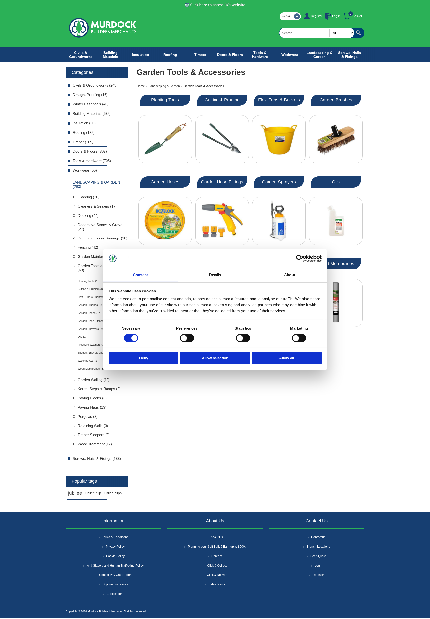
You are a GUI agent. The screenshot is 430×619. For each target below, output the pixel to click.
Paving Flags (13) (92, 407)
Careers (216, 556)
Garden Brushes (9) (90, 304)
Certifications (115, 594)
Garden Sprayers (279, 181)
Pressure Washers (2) (91, 344)
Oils (336, 181)
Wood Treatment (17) (95, 444)
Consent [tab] (140, 275)
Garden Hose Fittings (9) (93, 320)
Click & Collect (217, 565)
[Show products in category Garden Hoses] (165, 221)
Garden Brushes (336, 99)
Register (316, 16)
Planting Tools (165, 99)
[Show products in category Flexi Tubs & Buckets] (278, 139)
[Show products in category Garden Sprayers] (278, 221)
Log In (336, 16)
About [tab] (289, 275)
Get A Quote (318, 556)
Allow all (286, 358)
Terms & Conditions (115, 537)
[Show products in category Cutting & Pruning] (222, 139)
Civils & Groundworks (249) (95, 85)
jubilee (75, 493)
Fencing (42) (88, 247)
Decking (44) (88, 215)
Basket (357, 16)
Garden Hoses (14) (89, 312)
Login (318, 565)
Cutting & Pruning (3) (90, 288)
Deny (143, 358)
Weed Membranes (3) (91, 368)
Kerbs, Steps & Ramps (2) (99, 389)
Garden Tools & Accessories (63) (101, 268)
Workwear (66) (85, 170)
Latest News (217, 584)
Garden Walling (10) (94, 380)
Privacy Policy (115, 546)
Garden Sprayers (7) (90, 328)
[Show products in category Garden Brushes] (335, 139)
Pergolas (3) (88, 416)
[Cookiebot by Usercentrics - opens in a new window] (300, 258)
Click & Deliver (217, 575)
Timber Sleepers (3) (94, 435)
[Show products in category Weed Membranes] (335, 303)
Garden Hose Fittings (222, 181)
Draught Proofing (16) (90, 95)
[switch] (187, 338)
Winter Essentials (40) (90, 104)
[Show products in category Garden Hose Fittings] (222, 221)
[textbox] (316, 33)
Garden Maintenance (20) (98, 256)
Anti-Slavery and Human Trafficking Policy (115, 565)
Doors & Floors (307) (90, 151)
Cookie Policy (115, 556)
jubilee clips (113, 493)
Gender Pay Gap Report (115, 575)
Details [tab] (215, 275)
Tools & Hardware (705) (92, 161)
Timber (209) (83, 142)
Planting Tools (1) (88, 281)
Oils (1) (82, 336)
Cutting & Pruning (222, 99)
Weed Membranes (336, 263)
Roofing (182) (84, 132)
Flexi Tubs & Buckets (279, 99)
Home (141, 86)
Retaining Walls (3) (93, 426)
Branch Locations (318, 546)
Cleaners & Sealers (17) (97, 206)
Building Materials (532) (92, 113)
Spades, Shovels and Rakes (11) (97, 352)
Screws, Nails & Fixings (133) (97, 458)
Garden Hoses (165, 181)
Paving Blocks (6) (92, 398)
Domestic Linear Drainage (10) (102, 238)
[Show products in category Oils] (335, 221)
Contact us (318, 537)
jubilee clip (93, 493)
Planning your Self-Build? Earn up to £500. (217, 546)
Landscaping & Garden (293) (96, 184)
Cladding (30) (88, 197)
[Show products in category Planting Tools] (165, 139)
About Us (217, 537)
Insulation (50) (84, 123)
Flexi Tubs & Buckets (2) (93, 296)
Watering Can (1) (88, 360)
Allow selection (215, 358)
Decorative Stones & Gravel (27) (100, 227)
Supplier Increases (115, 584)
